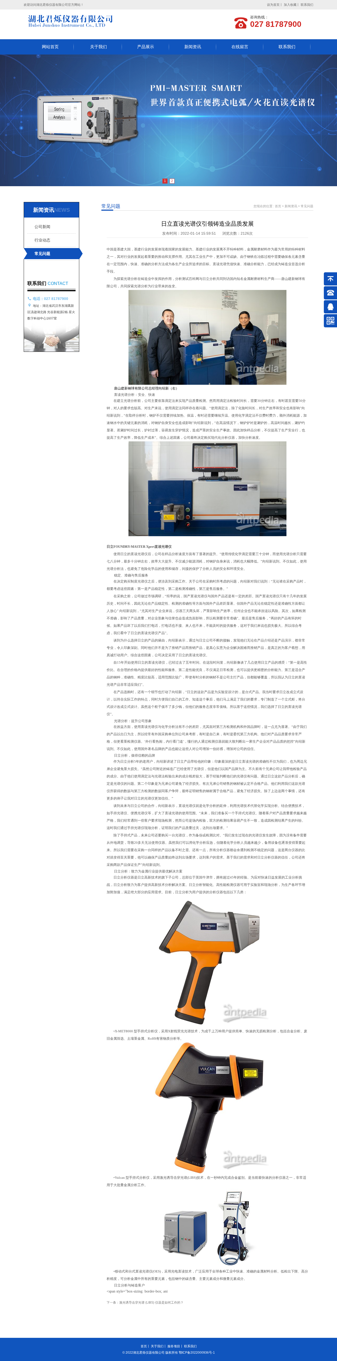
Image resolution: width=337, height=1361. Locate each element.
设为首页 (273, 5)
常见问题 (42, 253)
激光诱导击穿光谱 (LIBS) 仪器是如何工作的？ (151, 1302)
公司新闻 (42, 226)
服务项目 (173, 1346)
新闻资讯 (192, 47)
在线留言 (239, 47)
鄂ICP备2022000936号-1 (197, 1352)
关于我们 (98, 47)
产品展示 (145, 47)
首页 (278, 206)
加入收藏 (290, 5)
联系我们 (307, 5)
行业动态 (42, 240)
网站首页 (50, 47)
